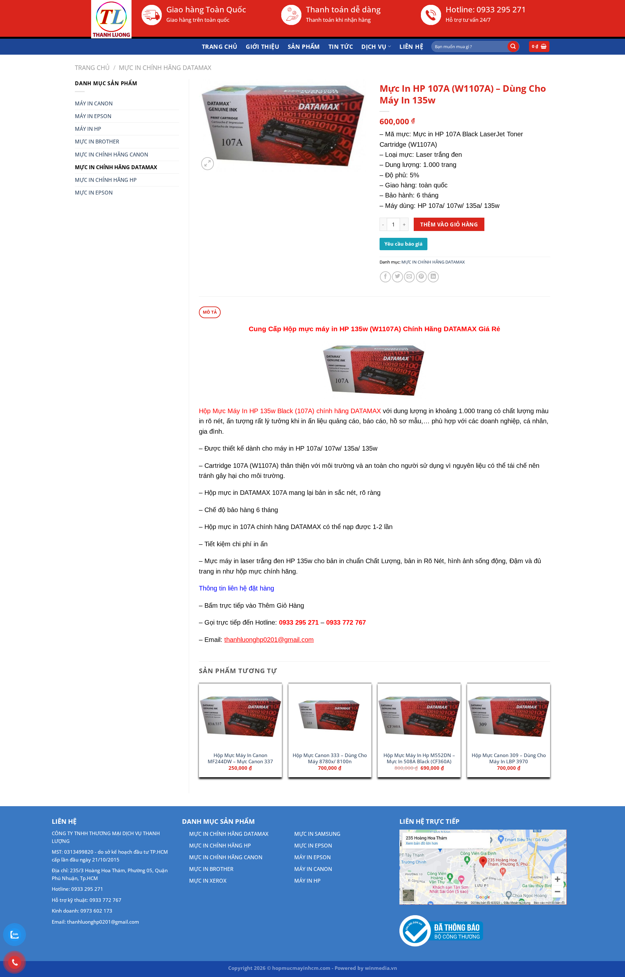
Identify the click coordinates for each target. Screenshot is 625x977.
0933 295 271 (501, 9)
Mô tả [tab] (210, 312)
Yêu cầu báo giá (403, 243)
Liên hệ (411, 46)
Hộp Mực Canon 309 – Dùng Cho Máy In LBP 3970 (509, 758)
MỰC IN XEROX (208, 880)
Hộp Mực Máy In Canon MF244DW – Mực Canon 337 (240, 758)
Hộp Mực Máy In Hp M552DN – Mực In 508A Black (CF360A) (419, 758)
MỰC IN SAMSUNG (317, 833)
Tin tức (340, 46)
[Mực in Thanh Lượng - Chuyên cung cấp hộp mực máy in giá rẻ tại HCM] (103, 19)
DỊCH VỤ (374, 46)
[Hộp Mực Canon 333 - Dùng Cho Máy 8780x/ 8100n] (329, 715)
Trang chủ (219, 46)
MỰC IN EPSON (94, 192)
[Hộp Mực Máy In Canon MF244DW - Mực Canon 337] (240, 715)
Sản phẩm (304, 46)
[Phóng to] (207, 163)
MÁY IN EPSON (93, 116)
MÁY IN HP (88, 128)
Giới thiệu (262, 46)
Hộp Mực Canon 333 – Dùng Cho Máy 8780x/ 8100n (330, 758)
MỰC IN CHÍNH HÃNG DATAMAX (165, 67)
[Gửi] (513, 46)
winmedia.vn (381, 968)
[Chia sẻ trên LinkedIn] (433, 276)
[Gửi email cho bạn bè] (409, 276)
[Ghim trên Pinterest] (421, 276)
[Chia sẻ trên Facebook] (385, 276)
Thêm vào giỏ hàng (449, 224)
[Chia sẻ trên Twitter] (397, 276)
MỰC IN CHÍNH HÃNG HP (106, 179)
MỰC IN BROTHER (97, 141)
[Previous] (199, 732)
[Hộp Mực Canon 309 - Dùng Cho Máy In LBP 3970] (508, 715)
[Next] (550, 732)
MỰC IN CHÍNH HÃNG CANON (111, 154)
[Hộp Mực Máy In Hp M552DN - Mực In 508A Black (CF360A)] (419, 715)
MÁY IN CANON (94, 103)
